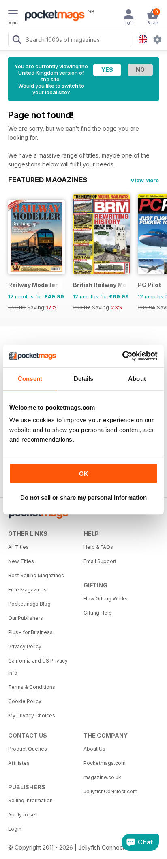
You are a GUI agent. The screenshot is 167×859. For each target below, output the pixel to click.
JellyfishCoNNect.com (110, 791)
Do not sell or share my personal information (83, 497)
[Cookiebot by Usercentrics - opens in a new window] (122, 356)
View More (145, 180)
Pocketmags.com (105, 763)
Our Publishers (25, 618)
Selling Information (30, 800)
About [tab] (137, 378)
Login (14, 829)
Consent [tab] (30, 378)
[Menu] (13, 15)
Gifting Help (98, 613)
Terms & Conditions (31, 687)
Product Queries (27, 749)
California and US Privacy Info (38, 667)
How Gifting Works (106, 599)
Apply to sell (23, 815)
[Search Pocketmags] (16, 40)
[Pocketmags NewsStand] (52, 16)
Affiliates (19, 763)
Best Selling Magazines (36, 575)
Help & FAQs (98, 547)
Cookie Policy (24, 701)
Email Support (100, 561)
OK (83, 473)
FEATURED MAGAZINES (47, 180)
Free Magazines (27, 590)
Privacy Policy (24, 646)
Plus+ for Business (30, 632)
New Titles (21, 561)
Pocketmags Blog (29, 604)
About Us (94, 749)
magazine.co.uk (102, 777)
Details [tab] (84, 378)
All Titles (18, 547)
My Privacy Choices (31, 715)
